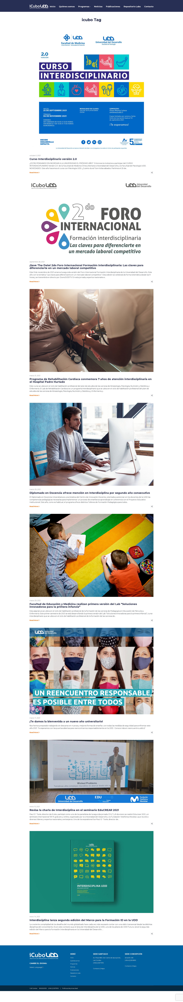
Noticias (72, 967)
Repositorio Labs (75, 973)
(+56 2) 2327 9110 (98, 963)
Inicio (71, 957)
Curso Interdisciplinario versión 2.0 (53, 159)
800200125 (43, 988)
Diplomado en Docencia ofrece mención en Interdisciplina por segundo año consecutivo (90, 492)
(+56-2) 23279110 (53, 988)
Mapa (103, 968)
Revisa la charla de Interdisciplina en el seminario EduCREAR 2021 (74, 810)
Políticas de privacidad (70, 988)
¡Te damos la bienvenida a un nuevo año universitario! (66, 721)
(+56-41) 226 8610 (130, 960)
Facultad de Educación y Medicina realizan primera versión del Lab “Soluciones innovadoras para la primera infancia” (83, 605)
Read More (34, 173)
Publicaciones (74, 970)
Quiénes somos (75, 961)
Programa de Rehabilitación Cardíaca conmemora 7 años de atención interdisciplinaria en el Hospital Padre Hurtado (91, 380)
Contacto (73, 976)
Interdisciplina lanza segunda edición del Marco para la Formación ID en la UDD (84, 920)
